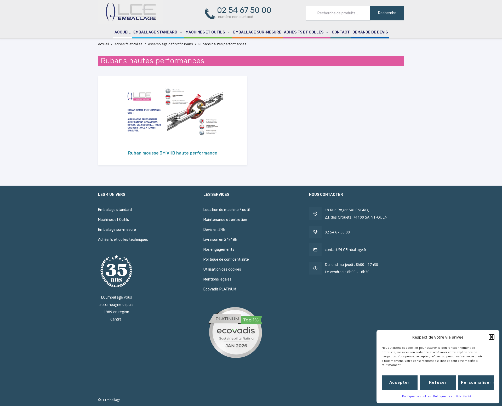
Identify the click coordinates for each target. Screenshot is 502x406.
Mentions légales (217, 279)
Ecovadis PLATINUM (219, 289)
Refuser (438, 382)
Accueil (123, 32)
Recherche (387, 13)
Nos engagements (218, 249)
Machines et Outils (205, 32)
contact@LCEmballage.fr (345, 249)
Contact (341, 32)
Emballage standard (155, 32)
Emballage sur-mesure (257, 32)
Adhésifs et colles (303, 32)
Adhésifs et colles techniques (123, 239)
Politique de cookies (416, 396)
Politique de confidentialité (452, 396)
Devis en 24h (214, 229)
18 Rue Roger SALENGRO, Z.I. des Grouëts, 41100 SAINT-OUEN (356, 213)
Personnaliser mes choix (477, 382)
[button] (491, 337)
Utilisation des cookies (222, 269)
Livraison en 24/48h (220, 239)
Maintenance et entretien (225, 220)
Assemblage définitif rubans (170, 44)
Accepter (399, 382)
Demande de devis (370, 32)
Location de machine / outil (226, 210)
